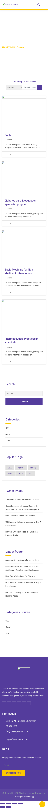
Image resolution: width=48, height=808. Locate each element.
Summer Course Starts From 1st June (22, 499)
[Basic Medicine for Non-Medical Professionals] (29, 247)
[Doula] (29, 113)
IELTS (7, 441)
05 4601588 (11, 726)
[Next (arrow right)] (8, 807)
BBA (10, 468)
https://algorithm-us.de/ (17, 739)
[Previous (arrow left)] (2, 807)
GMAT (8, 434)
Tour (31, 473)
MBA (10, 473)
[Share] (8, 803)
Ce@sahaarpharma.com (17, 731)
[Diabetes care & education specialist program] (29, 178)
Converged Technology (24, 796)
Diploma (21, 468)
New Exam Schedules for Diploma (20, 516)
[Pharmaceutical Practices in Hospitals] (29, 317)
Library (33, 468)
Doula (8, 135)
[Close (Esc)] (2, 803)
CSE (7, 428)
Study (20, 473)
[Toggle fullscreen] (14, 803)
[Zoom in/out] (20, 803)
